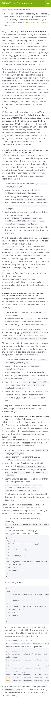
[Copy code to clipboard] (46, 537)
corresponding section (30, 507)
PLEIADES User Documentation (17, 3)
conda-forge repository (35, 22)
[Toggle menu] (48, 3)
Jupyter (4, 10)
